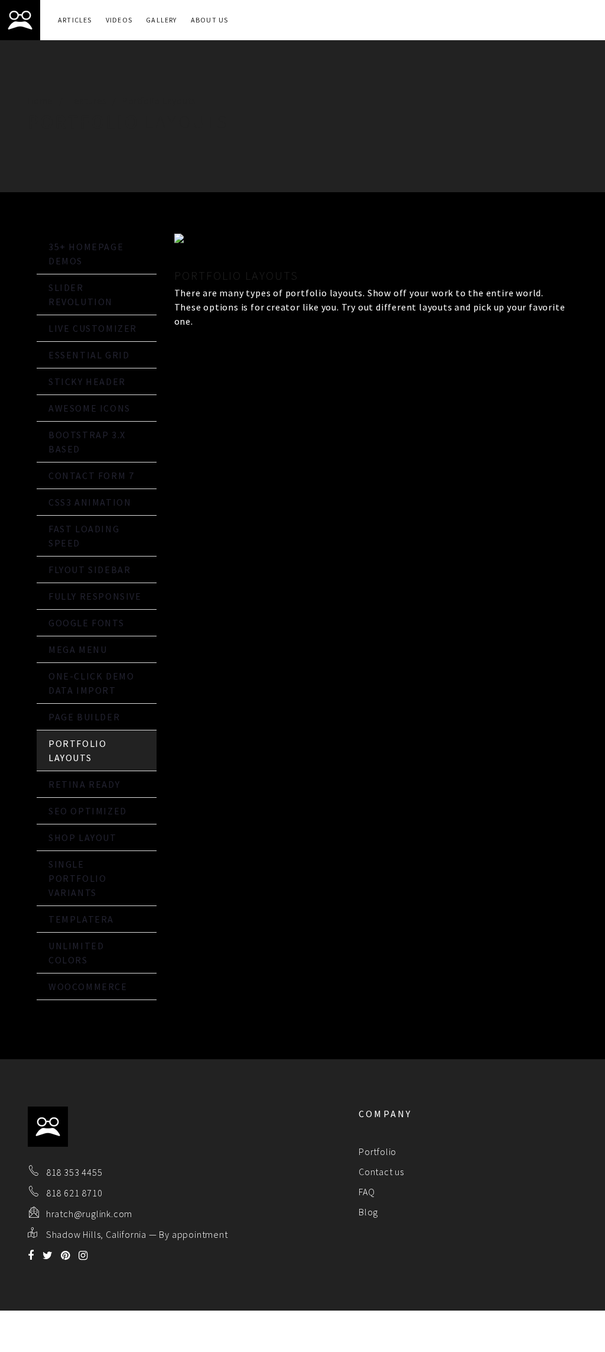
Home (40, 100)
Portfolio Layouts (77, 751)
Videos (119, 19)
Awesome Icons (89, 408)
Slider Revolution (80, 295)
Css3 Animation (89, 502)
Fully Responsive (95, 596)
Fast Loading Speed (83, 536)
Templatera (81, 919)
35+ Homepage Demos (85, 254)
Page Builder (84, 717)
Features (87, 100)
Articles (75, 19)
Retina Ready (84, 784)
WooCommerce (88, 986)
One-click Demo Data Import (91, 683)
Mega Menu (77, 649)
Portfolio (377, 1151)
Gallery (161, 19)
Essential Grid (88, 355)
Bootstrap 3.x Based (87, 442)
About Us (210, 19)
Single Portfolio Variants (77, 878)
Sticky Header (87, 381)
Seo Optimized (87, 811)
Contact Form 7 (91, 475)
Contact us (381, 1172)
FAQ (367, 1192)
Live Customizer (92, 328)
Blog (368, 1212)
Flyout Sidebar (89, 569)
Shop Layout (82, 837)
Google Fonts (86, 623)
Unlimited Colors (76, 953)
